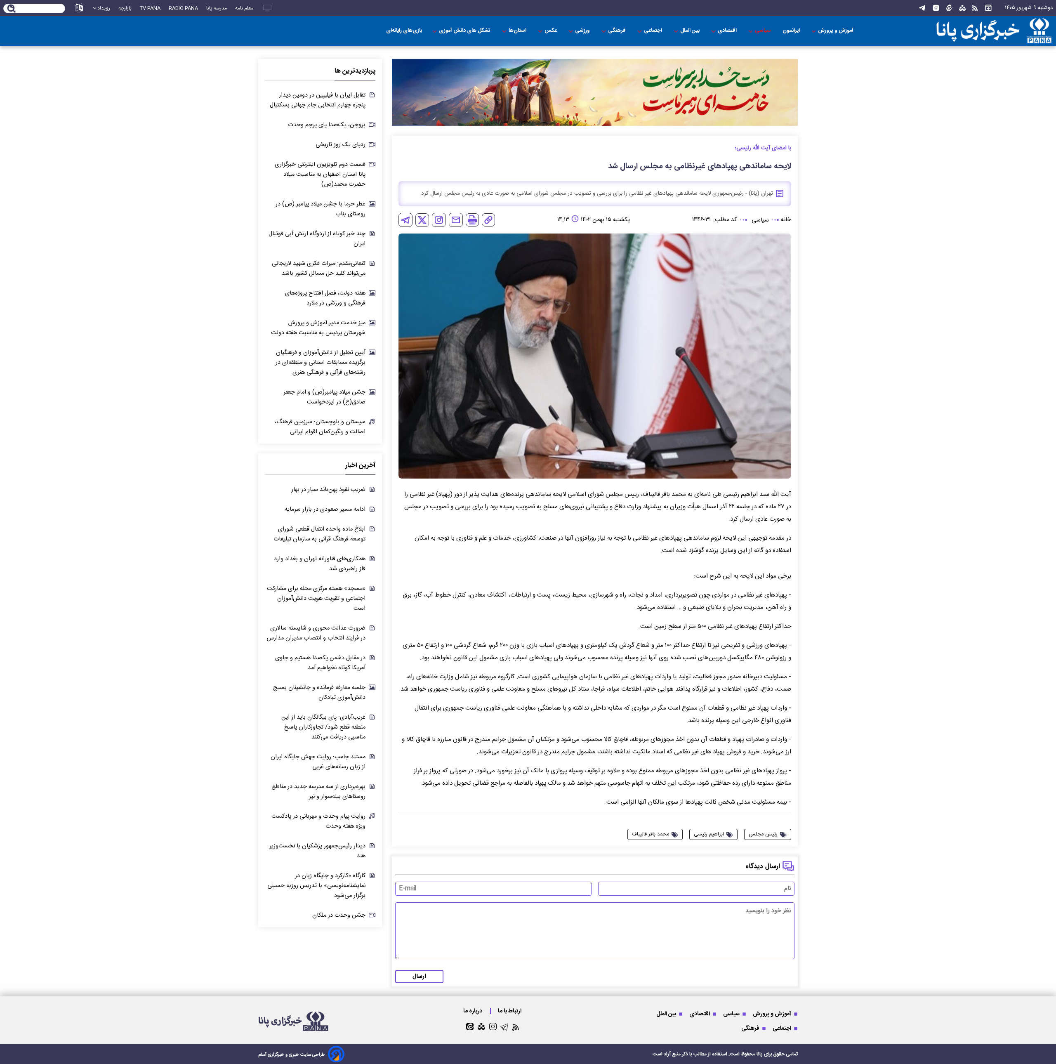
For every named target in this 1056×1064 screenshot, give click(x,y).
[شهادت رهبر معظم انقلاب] (595, 92)
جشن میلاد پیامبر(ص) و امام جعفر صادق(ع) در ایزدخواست (324, 397)
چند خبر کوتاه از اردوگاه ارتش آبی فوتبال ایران (317, 239)
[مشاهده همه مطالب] (988, 8)
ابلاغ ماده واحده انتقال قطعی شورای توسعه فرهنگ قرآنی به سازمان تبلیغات (319, 534)
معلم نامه (244, 8)
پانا (760, 1054)
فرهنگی (617, 30)
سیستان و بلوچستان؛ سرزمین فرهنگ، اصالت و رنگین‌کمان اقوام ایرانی (320, 427)
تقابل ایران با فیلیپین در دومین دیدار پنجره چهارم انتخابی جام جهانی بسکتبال (317, 100)
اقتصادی (728, 30)
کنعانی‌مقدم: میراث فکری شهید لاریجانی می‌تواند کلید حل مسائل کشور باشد (318, 268)
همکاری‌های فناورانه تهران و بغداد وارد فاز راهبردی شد (319, 564)
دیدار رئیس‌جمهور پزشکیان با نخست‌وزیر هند (317, 851)
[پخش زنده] (267, 8)
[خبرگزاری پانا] (979, 31)
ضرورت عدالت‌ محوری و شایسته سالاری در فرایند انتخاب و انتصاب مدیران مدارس (316, 633)
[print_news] (472, 219)
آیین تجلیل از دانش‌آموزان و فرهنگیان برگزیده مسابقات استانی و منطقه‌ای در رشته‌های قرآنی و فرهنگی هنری (320, 362)
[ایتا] (949, 8)
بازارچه (125, 8)
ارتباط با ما (510, 1011)
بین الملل (690, 30)
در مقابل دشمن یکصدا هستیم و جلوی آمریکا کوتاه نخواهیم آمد (320, 663)
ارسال (419, 976)
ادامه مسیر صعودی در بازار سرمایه (325, 509)
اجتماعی (653, 30)
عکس (551, 30)
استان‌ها (518, 30)
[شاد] (962, 8)
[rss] (975, 8)
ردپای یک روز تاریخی (340, 145)
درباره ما (473, 1011)
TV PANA (150, 8)
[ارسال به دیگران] (456, 220)
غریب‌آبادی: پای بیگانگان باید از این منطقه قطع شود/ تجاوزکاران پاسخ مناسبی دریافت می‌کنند (323, 727)
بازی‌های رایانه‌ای (404, 30)
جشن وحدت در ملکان (338, 915)
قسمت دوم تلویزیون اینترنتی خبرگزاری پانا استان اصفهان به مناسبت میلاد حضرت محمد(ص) (320, 174)
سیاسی (763, 30)
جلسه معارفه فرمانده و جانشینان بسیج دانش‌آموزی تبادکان (319, 693)
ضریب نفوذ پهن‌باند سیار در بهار (328, 490)
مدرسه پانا (216, 8)
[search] (12, 9)
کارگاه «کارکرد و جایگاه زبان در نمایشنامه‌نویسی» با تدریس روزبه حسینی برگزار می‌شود (316, 886)
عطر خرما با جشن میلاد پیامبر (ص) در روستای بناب (320, 209)
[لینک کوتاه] (488, 219)
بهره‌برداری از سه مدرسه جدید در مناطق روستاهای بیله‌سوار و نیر (318, 792)
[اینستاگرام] (936, 8)
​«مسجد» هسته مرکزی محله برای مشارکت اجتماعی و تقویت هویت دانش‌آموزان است (316, 598)
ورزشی (583, 30)
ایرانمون (792, 30)
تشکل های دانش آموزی (465, 30)
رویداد (103, 8)
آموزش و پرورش (836, 30)
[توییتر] (422, 220)
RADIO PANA (183, 8)
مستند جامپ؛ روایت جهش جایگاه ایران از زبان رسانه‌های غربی (318, 762)
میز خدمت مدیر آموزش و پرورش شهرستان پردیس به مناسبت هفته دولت (318, 328)
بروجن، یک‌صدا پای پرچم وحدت (326, 125)
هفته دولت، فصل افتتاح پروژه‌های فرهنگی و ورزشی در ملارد (325, 298)
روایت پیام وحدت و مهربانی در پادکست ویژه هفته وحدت (318, 821)
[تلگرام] (922, 8)
